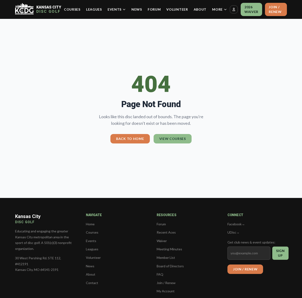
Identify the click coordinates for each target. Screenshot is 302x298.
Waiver (162, 241)
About (200, 9)
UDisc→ (233, 232)
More (217, 9)
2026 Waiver (251, 9)
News (136, 9)
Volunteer (177, 9)
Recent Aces (166, 232)
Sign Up (280, 253)
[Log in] (234, 9)
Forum (154, 9)
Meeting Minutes (169, 249)
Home (90, 224)
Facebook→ (236, 224)
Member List (166, 258)
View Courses (172, 139)
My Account (166, 291)
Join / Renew (275, 9)
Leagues (94, 9)
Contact (92, 283)
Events (115, 9)
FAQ (160, 274)
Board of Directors (170, 266)
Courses (72, 9)
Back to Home (130, 139)
